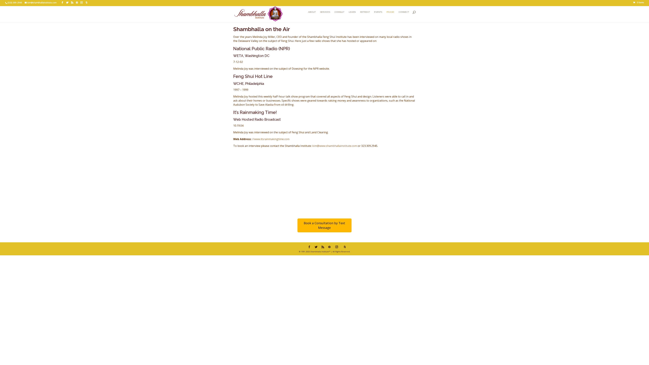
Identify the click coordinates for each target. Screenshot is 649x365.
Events (378, 12)
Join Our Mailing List (370, 189)
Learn (352, 12)
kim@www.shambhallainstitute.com (334, 146)
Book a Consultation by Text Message (324, 225)
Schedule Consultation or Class (276, 189)
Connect (404, 12)
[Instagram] (81, 2)
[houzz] (86, 2)
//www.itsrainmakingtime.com (271, 139)
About (312, 12)
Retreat (365, 12)
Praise (390, 12)
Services (325, 12)
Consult (339, 12)
